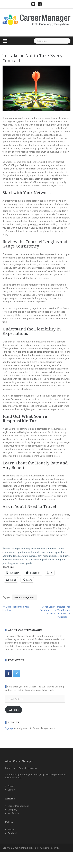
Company (12, 809)
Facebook (12, 833)
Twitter (11, 829)
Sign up (9, 728)
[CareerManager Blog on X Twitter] (16, 673)
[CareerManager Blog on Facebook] (8, 673)
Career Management (18, 805)
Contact (11, 789)
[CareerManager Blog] (36, 19)
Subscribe (14, 709)
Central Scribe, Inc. (28, 847)
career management (24, 597)
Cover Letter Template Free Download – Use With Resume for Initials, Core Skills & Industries (55, 611)
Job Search (13, 813)
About (11, 785)
